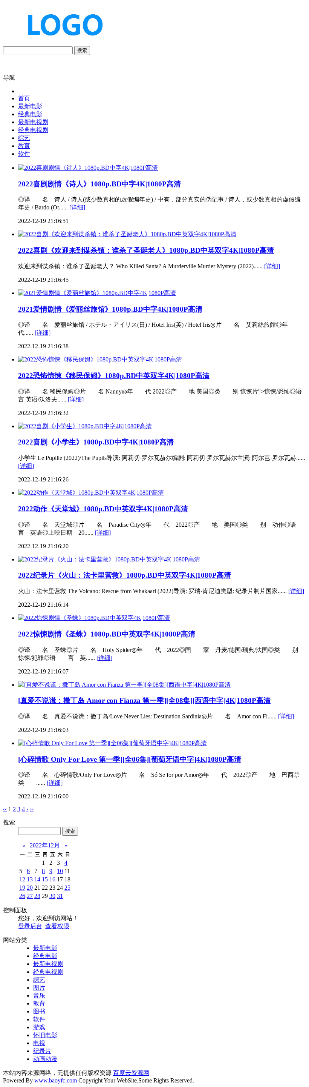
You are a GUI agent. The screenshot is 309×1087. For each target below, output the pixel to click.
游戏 (39, 1027)
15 (45, 879)
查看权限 (57, 926)
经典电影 (30, 114)
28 (37, 896)
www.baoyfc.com (55, 1080)
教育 (24, 146)
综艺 (24, 138)
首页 (24, 98)
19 (22, 887)
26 (22, 896)
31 (60, 896)
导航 (9, 77)
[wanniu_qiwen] (62, 42)
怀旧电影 (45, 1035)
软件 (24, 154)
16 (52, 879)
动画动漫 (45, 1059)
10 (60, 871)
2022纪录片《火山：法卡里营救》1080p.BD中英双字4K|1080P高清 (124, 575)
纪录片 (42, 1051)
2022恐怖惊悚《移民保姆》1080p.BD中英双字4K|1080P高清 (114, 376)
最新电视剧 (33, 122)
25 (67, 887)
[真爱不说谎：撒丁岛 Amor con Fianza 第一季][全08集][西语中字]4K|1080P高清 (144, 700)
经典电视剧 (33, 130)
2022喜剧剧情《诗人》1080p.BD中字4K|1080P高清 (99, 184)
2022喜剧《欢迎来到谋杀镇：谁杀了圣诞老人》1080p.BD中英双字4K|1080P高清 (146, 250)
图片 (39, 987)
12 (22, 879)
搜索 (82, 50)
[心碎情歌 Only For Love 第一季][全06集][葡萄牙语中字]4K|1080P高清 (129, 759)
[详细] (77, 207)
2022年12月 (45, 845)
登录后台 (30, 926)
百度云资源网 (131, 1073)
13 (30, 879)
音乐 (39, 995)
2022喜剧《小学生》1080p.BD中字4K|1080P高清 (96, 442)
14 (37, 879)
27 (30, 896)
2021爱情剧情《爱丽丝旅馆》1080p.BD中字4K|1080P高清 (110, 309)
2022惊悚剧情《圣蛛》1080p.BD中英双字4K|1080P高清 (106, 634)
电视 (39, 1043)
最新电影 (30, 106)
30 (52, 896)
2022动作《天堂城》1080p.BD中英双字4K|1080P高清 (103, 509)
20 (30, 887)
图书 (39, 1011)
